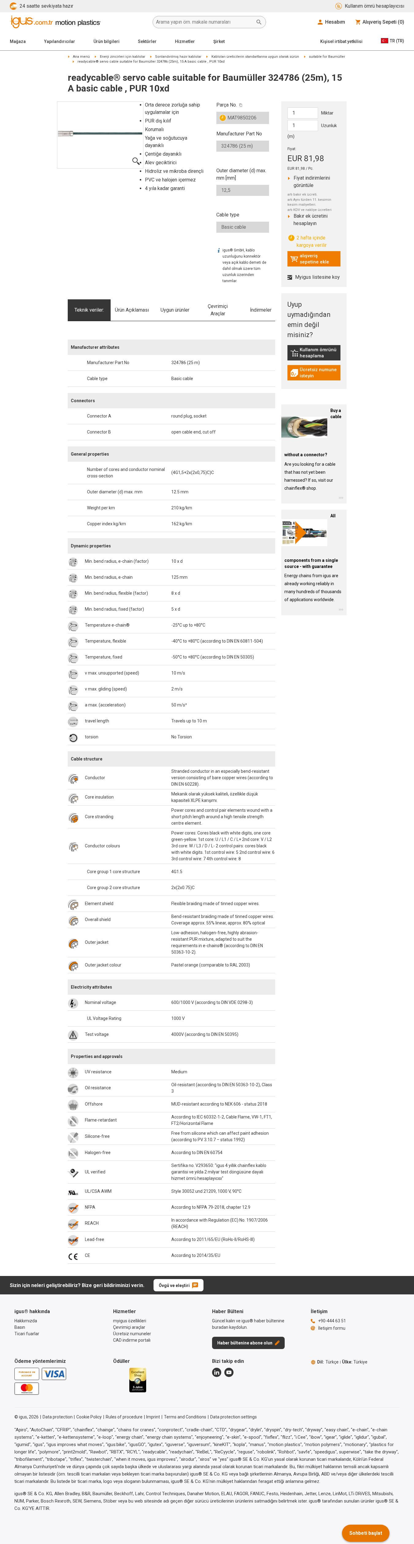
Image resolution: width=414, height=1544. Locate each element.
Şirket (219, 41)
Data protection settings (233, 1416)
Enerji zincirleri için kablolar (122, 57)
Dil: (328, 1361)
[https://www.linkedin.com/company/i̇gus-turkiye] (216, 1372)
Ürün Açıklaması (132, 310)
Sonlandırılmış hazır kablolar (178, 57)
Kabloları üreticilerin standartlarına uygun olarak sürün (255, 57)
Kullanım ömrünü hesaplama (315, 353)
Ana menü (81, 57)
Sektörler (147, 41)
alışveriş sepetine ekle (309, 259)
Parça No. (226, 105)
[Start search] (259, 22)
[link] (313, 355)
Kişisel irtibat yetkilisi (341, 41)
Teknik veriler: (89, 310)
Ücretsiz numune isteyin (315, 373)
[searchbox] (204, 22)
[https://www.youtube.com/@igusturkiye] (229, 1372)
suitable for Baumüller (327, 57)
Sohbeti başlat (365, 1533)
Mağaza (18, 41)
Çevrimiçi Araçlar (218, 310)
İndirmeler (261, 310)
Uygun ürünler (175, 310)
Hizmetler (185, 41)
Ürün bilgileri (106, 41)
